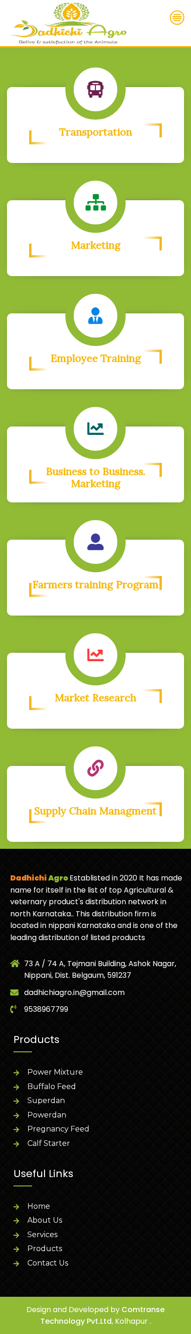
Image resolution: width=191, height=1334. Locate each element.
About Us (44, 1220)
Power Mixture (55, 1072)
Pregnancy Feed (58, 1128)
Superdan (46, 1100)
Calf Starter (48, 1143)
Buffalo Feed (51, 1086)
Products (44, 1248)
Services (42, 1234)
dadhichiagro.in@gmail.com (74, 992)
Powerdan (46, 1115)
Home (38, 1206)
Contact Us (47, 1263)
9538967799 (46, 1009)
